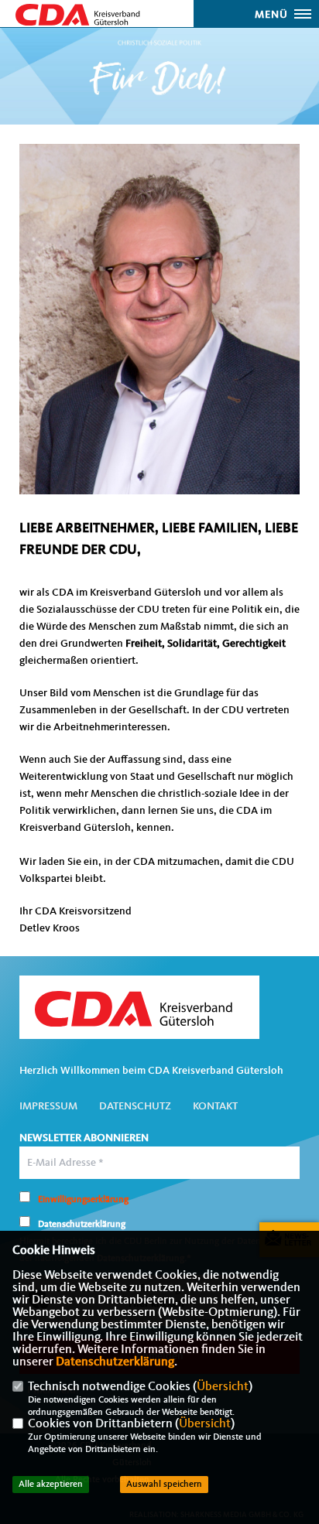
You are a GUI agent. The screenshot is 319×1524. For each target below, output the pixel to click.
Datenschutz (135, 1106)
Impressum (48, 1106)
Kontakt (215, 1106)
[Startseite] (139, 1008)
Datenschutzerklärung (115, 1362)
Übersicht (223, 1387)
